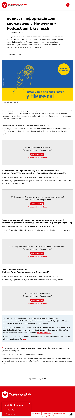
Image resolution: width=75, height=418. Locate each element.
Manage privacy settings (37, 157)
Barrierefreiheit (59, 414)
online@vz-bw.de (44, 332)
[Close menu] (29, 403)
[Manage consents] (71, 414)
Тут (3, 348)
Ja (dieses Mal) (37, 154)
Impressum (47, 414)
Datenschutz (35, 414)
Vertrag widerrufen (48, 416)
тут (56, 177)
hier (24, 339)
